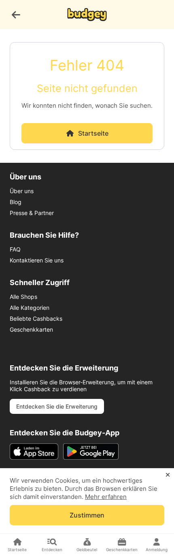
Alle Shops (23, 296)
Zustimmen (87, 515)
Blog (15, 201)
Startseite (93, 133)
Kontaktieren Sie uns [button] (37, 260)
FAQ (15, 249)
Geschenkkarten (31, 329)
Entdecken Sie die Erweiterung (57, 406)
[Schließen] (167, 475)
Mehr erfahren (106, 497)
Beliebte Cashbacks (36, 318)
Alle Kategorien (29, 307)
